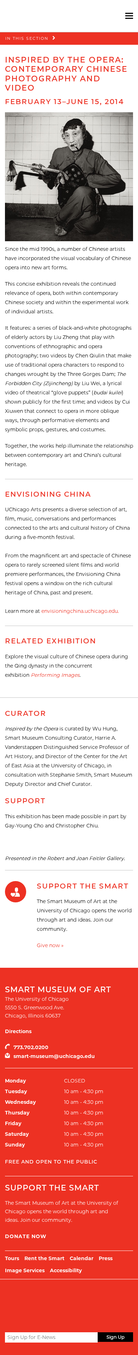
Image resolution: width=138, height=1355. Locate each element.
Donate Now (25, 1236)
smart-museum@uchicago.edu (54, 1056)
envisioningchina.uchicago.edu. (80, 611)
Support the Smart (83, 886)
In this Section (26, 38)
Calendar (81, 1258)
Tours (12, 1258)
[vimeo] (47, 1320)
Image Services (25, 1270)
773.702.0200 (30, 1047)
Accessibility (66, 1270)
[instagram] (34, 1320)
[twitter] (9, 1321)
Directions (18, 1031)
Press (106, 1258)
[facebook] (21, 1320)
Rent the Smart (44, 1258)
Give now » (50, 945)
